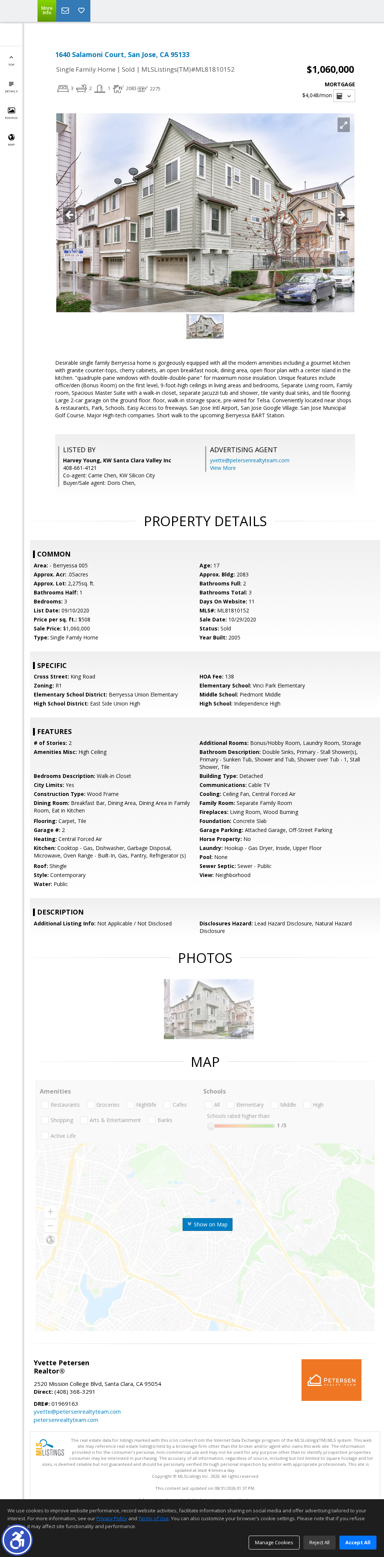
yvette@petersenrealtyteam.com (250, 460)
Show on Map (210, 1224)
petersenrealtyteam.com (66, 1419)
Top (11, 64)
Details (11, 91)
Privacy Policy (111, 1518)
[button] (17, 1539)
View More (223, 467)
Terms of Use (153, 1518)
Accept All (357, 1542)
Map (11, 144)
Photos (11, 118)
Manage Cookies (274, 1542)
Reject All (319, 1542)
